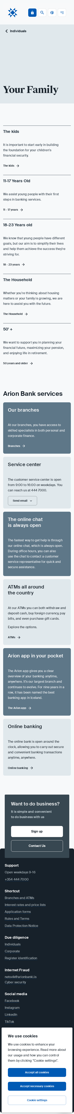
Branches (14, 446)
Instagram (12, 1008)
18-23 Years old (17, 224)
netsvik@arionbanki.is (21, 977)
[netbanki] (32, 12)
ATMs (11, 637)
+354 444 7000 (17, 879)
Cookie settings (37, 1100)
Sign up (37, 831)
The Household (17, 279)
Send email (20, 500)
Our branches (23, 410)
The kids (11, 131)
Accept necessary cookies (37, 1086)
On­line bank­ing (25, 726)
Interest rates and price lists (25, 905)
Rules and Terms (17, 919)
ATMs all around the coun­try (26, 590)
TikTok (9, 1022)
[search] (42, 12)
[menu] (62, 12)
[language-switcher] (52, 12)
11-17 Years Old (16, 180)
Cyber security (15, 982)
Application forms (18, 912)
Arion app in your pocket (35, 656)
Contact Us (37, 846)
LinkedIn (11, 1015)
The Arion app (17, 708)
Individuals (18, 31)
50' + (8, 329)
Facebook (12, 1001)
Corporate (12, 951)
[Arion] (12, 12)
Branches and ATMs (19, 898)
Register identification (21, 958)
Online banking (18, 768)
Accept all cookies (37, 1072)
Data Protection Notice (21, 926)
